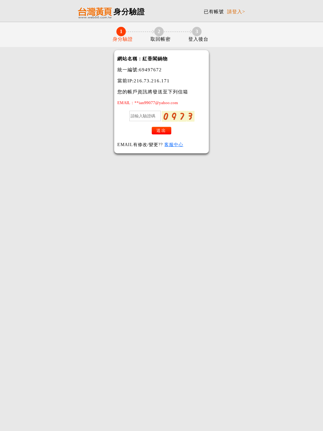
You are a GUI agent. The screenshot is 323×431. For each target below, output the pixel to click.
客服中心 (173, 144)
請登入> (236, 11)
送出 (161, 130)
